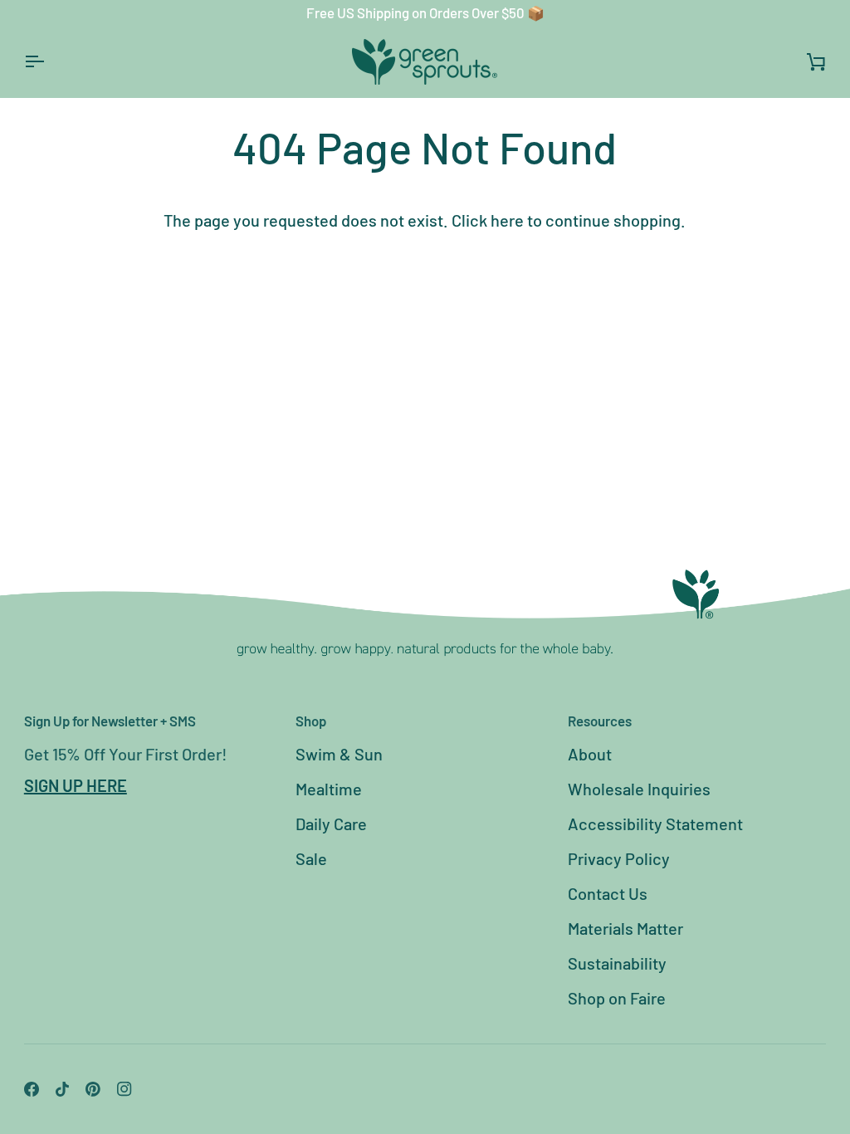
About (590, 754)
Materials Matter (625, 928)
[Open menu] (49, 62)
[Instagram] (124, 1089)
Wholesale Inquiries (639, 789)
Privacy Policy (619, 858)
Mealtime (329, 789)
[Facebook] (31, 1089)
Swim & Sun (339, 754)
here (507, 220)
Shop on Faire (617, 998)
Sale (311, 858)
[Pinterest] (92, 1089)
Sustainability (617, 963)
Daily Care (331, 823)
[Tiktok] (62, 1089)
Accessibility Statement (655, 823)
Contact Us (607, 893)
